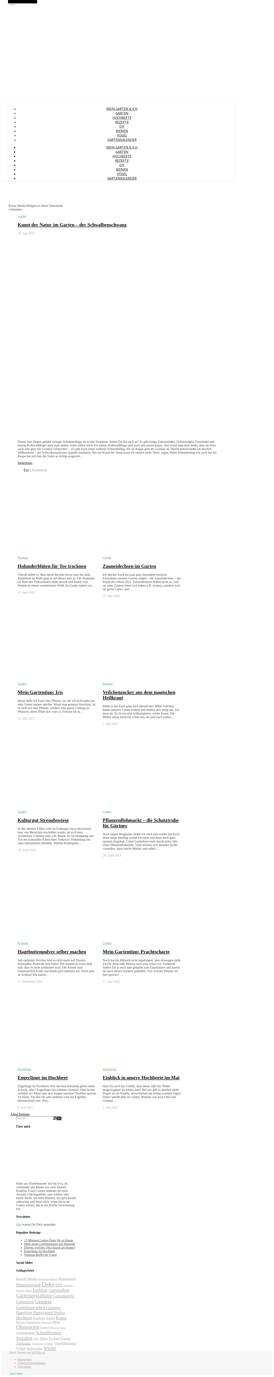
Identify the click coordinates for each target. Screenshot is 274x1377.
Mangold (47, 1322)
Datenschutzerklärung (31, 1363)
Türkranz (23, 1343)
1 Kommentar (38, 470)
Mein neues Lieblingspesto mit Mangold (49, 1244)
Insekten (39, 1318)
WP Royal (38, 1352)
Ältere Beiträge (20, 1114)
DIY (122, 126)
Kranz (61, 1317)
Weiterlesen (25, 463)
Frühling (40, 1290)
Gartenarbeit (59, 1290)
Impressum (24, 1359)
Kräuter (20, 1322)
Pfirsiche (55, 1327)
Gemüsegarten (30, 1307)
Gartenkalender (122, 140)
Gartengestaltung (34, 1295)
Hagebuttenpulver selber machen (52, 951)
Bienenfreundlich (47, 1279)
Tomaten (65, 1338)
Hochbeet (24, 1318)
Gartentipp (25, 1301)
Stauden (24, 1338)
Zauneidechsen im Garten (129, 566)
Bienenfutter (67, 1279)
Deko (48, 1284)
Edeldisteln (68, 1285)
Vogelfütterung (65, 1343)
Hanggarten (43, 1312)
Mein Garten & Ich (122, 109)
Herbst (59, 1312)
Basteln (21, 1279)
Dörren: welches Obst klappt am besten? (49, 1247)
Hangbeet (24, 1312)
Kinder (50, 1318)
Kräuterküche (33, 1322)
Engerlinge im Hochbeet (43, 1077)
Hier (19, 1224)
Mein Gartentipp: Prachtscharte (136, 951)
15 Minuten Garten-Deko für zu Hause (48, 1240)
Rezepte (122, 122)
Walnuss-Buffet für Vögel (40, 1255)
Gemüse (43, 1301)
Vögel (122, 135)
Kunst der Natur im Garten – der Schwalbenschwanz (72, 224)
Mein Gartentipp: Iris (40, 692)
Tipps (44, 1338)
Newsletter (24, 1366)
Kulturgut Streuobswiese (43, 820)
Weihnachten (34, 1348)
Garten (122, 113)
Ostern (44, 1327)
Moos (56, 1322)
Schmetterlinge (25, 1333)
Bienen (122, 131)
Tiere (36, 1338)
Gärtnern (53, 1307)
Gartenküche (63, 1296)
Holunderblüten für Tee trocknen (52, 566)
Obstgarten (27, 1327)
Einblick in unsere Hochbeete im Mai (141, 1077)
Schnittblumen (48, 1332)
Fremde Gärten (24, 1290)
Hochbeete (122, 117)
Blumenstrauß (28, 1284)
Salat (63, 1327)
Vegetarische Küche (42, 1343)
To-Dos (54, 1338)
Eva (26, 470)
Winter (50, 1348)
